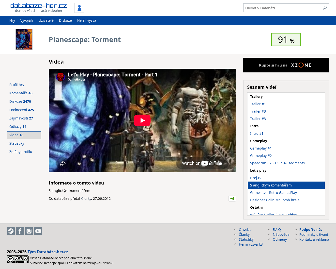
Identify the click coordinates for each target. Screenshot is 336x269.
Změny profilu (20, 151)
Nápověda (281, 234)
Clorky (86, 198)
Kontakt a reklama (314, 239)
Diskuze (65, 20)
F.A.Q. (277, 229)
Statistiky (16, 143)
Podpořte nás (310, 229)
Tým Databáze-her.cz (48, 251)
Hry (12, 20)
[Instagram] (29, 231)
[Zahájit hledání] (325, 8)
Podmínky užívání (313, 234)
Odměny (280, 239)
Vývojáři (26, 20)
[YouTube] (38, 231)
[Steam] (11, 231)
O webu (245, 229)
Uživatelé (46, 20)
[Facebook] (20, 231)
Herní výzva (86, 20)
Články (244, 234)
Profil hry (16, 84)
